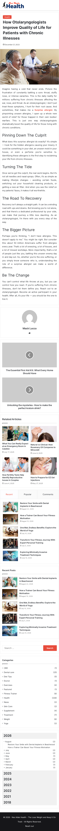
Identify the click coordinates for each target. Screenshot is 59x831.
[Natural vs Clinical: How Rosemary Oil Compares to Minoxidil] (44, 434)
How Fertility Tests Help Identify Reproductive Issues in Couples (13, 477)
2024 (8, 779)
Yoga (6, 723)
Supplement (9, 711)
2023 (8, 785)
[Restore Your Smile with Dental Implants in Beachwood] (10, 507)
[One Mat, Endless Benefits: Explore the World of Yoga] (10, 531)
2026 (8, 736)
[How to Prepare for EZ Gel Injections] (44, 466)
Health (7, 17)
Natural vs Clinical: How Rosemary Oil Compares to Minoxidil (43, 447)
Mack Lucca (29, 328)
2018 (7, 802)
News (6, 702)
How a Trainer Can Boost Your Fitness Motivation (29, 747)
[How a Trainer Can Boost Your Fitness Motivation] (10, 519)
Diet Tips (8, 676)
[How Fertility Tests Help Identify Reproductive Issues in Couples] (15, 464)
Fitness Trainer (10, 694)
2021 (7, 796)
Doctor (7, 681)
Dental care (9, 672)
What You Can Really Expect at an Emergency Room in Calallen (15, 446)
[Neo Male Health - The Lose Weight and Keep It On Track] (13, 5)
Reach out (29, 826)
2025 (8, 773)
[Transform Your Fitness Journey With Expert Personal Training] (10, 544)
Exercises (8, 685)
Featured (8, 689)
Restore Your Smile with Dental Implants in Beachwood (31, 744)
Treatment (8, 715)
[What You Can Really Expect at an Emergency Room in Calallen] (15, 433)
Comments (48, 494)
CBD (6, 668)
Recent (9, 494)
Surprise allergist (43, 110)
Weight (7, 719)
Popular (27, 494)
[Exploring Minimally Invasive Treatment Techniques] (10, 556)
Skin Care (8, 706)
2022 (7, 791)
